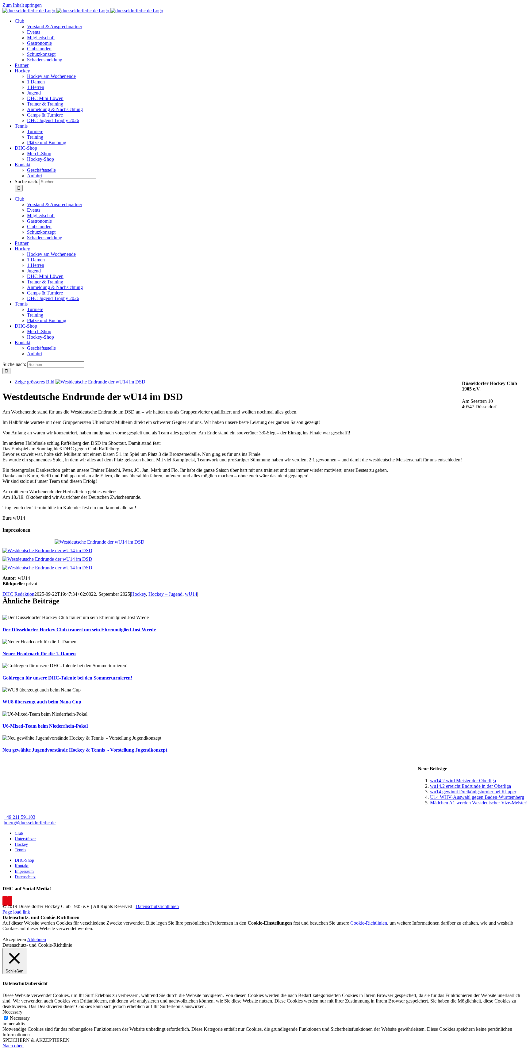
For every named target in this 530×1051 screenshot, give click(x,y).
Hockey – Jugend (165, 594)
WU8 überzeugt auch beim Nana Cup (41, 701)
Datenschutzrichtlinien (157, 906)
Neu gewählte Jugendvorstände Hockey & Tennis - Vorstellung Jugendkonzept (84, 750)
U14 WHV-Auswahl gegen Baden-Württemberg (477, 797)
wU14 (191, 594)
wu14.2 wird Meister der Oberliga (463, 780)
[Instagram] (9, 901)
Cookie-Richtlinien (368, 923)
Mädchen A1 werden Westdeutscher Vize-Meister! (479, 802)
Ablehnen (36, 939)
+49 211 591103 (19, 817)
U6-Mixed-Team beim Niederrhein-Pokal (45, 726)
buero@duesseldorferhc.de (30, 822)
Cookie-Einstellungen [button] (270, 923)
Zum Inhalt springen (22, 5)
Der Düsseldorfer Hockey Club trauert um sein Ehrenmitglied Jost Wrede (79, 629)
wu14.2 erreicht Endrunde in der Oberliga (470, 786)
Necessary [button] (12, 1011)
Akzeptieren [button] (14, 939)
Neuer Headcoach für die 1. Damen (39, 653)
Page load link (16, 911)
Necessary (20, 1018)
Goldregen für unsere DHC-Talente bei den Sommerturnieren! (67, 677)
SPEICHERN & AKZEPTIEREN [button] (36, 1040)
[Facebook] (4, 901)
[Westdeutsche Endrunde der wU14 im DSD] (99, 542)
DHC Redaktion (18, 594)
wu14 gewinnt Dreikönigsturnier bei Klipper (473, 791)
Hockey (138, 594)
